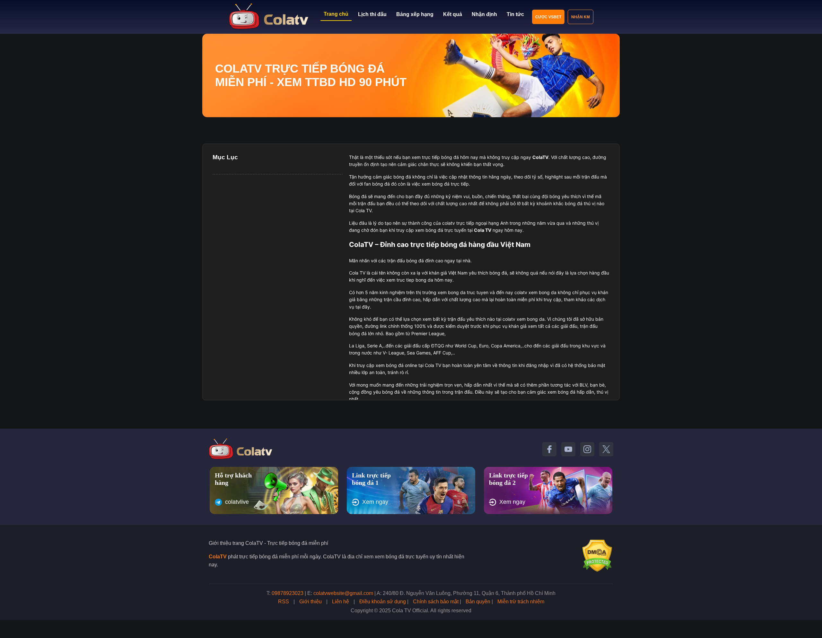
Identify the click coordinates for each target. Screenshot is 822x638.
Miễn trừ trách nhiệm (520, 601)
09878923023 (287, 593)
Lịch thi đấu (372, 14)
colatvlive (237, 502)
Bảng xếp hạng (414, 14)
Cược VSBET (548, 17)
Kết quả (452, 14)
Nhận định (484, 14)
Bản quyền (478, 601)
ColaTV (218, 556)
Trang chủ (336, 14)
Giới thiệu (310, 601)
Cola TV (482, 230)
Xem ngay (375, 502)
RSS (283, 601)
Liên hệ (340, 601)
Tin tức (515, 14)
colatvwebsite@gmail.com (343, 593)
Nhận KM (580, 17)
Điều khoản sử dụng (382, 601)
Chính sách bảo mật (436, 601)
